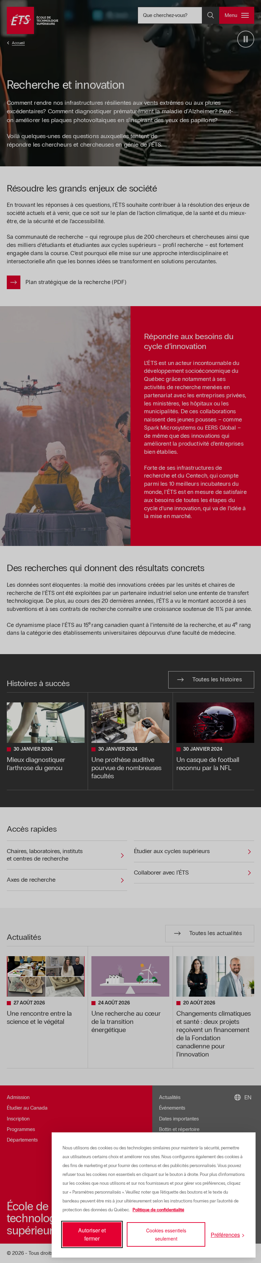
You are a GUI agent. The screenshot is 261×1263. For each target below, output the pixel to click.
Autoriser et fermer (92, 1234)
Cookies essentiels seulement (166, 1234)
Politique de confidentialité (158, 1210)
